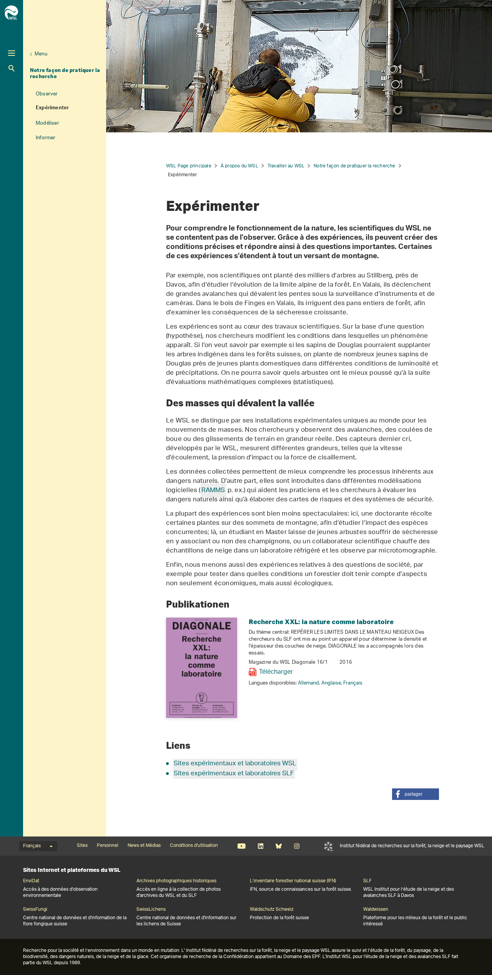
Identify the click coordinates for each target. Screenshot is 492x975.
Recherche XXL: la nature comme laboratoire (321, 622)
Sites (82, 845)
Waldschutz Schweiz (272, 910)
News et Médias (144, 845)
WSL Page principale (188, 166)
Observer (47, 94)
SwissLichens (151, 910)
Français (352, 683)
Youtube (242, 846)
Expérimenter (52, 109)
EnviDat (31, 881)
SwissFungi (35, 910)
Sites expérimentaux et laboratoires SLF (234, 774)
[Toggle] (11, 53)
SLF (328, 846)
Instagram (296, 846)
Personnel (107, 845)
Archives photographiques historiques (176, 881)
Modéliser (47, 123)
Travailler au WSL (286, 166)
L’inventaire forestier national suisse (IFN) (293, 881)
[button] (415, 794)
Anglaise (331, 683)
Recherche (11, 68)
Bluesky (278, 846)
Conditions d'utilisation (194, 845)
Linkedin (260, 846)
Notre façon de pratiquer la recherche (65, 73)
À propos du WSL (239, 166)
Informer (46, 138)
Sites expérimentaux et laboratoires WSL (235, 764)
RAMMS (213, 491)
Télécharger (276, 672)
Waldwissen (375, 910)
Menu (41, 54)
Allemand (308, 683)
